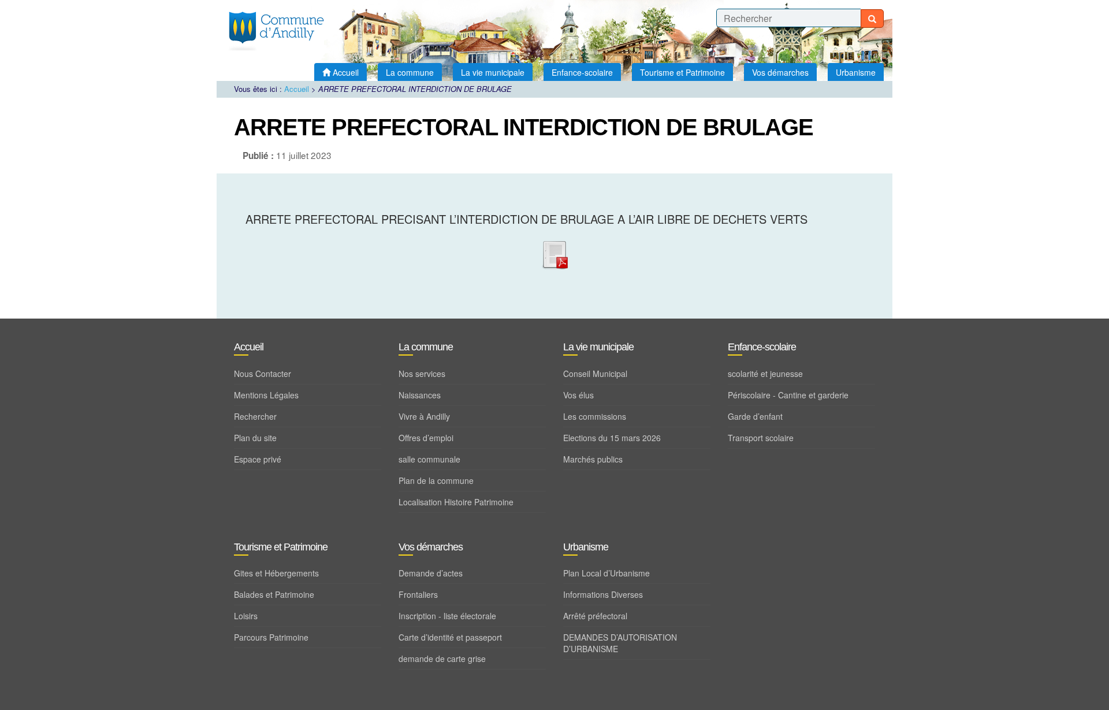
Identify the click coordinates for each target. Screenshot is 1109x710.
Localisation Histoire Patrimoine (456, 502)
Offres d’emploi (426, 437)
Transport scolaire (761, 437)
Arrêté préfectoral (595, 616)
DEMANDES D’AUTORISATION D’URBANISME (620, 642)
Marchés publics (593, 459)
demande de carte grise (442, 658)
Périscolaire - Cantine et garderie (788, 395)
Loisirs (246, 616)
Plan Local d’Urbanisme (606, 573)
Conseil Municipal (595, 373)
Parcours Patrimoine (271, 637)
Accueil (296, 88)
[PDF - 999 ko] (554, 252)
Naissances (420, 395)
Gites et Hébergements (276, 573)
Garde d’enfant (755, 416)
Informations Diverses (603, 594)
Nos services (422, 373)
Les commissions (594, 416)
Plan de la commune (436, 480)
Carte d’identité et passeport (450, 637)
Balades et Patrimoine (274, 594)
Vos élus (578, 395)
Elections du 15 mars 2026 (612, 437)
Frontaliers (418, 594)
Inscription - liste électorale (447, 616)
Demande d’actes (431, 573)
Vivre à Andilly (424, 416)
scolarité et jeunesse (765, 373)
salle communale (429, 459)
